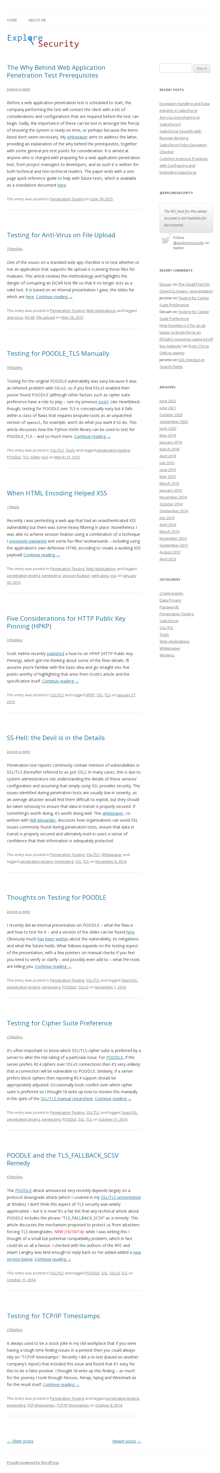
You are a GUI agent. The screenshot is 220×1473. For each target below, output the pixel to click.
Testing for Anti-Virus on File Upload (61, 234)
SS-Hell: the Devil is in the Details (56, 737)
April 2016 (168, 455)
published (55, 653)
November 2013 (173, 538)
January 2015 (171, 490)
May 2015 (168, 476)
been (49, 939)
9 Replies (15, 367)
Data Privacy (170, 600)
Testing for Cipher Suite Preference (59, 1023)
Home (12, 20)
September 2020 (174, 421)
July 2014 (167, 517)
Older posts (20, 1441)
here (62, 185)
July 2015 (167, 462)
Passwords (169, 607)
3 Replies (15, 248)
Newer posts (126, 1441)
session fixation (76, 575)
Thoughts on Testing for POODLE (56, 897)
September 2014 (174, 510)
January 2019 (171, 442)
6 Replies (15, 1176)
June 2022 (168, 401)
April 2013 (168, 558)
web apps (100, 575)
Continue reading (54, 296)
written (62, 939)
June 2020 (168, 428)
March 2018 (169, 449)
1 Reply (13, 506)
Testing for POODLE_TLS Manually (58, 353)
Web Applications (101, 310)
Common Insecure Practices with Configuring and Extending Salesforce (184, 165)
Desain (166, 284)
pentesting (51, 575)
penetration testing (113, 450)
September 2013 (174, 545)
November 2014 (173, 497)
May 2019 (168, 435)
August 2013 (170, 552)
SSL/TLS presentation (121, 1197)
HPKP (90, 694)
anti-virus (15, 317)
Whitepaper (111, 854)
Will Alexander (43, 820)
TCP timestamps (41, 1405)
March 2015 (169, 483)
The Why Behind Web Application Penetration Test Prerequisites (56, 71)
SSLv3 (83, 987)
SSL (100, 694)
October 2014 (171, 504)
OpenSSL (129, 980)
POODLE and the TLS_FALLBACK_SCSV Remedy (63, 1159)
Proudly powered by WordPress (33, 1462)
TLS (26, 457)
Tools (70, 450)
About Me (37, 20)
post (103, 401)
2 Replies (15, 1036)
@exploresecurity (188, 242)
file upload (45, 317)
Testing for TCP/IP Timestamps (53, 1315)
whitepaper (77, 137)
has (41, 939)
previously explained (27, 541)
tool (45, 457)
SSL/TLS (57, 450)
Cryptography (171, 593)
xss (114, 575)
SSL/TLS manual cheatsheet (67, 1098)
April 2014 (168, 524)
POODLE (14, 457)
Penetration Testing (67, 198)
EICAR (30, 317)
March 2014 (169, 531)
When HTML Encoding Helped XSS (57, 493)
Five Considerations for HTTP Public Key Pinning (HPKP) (66, 622)
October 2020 (171, 414)
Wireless (167, 655)
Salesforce (169, 620)
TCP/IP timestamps (73, 1405)
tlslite (35, 457)
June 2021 (168, 407)
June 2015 (168, 469)
